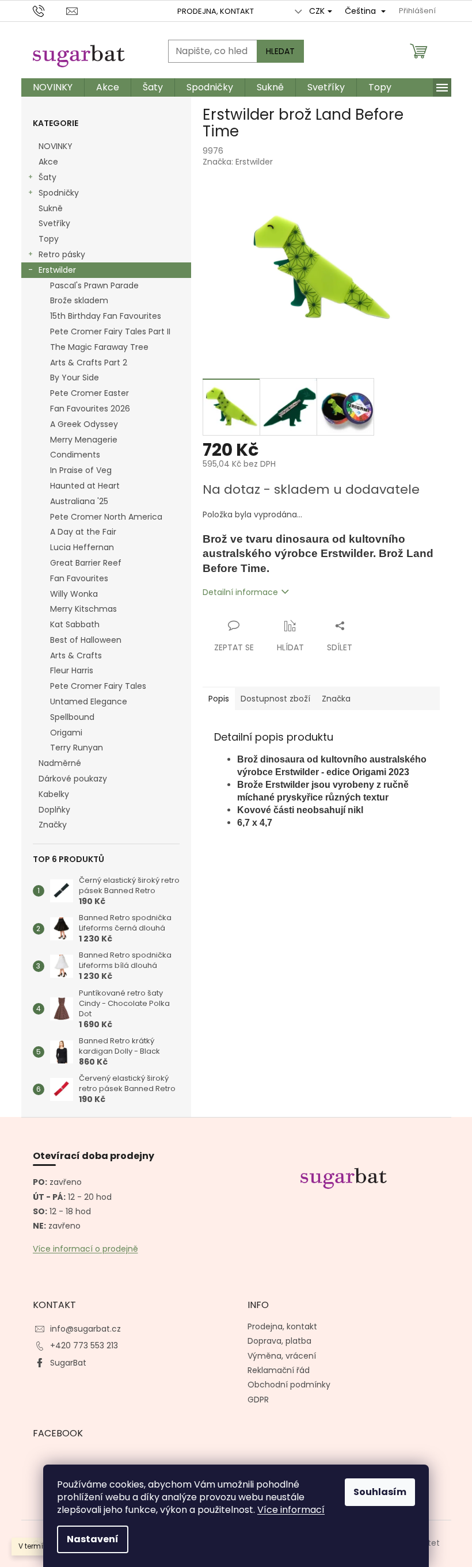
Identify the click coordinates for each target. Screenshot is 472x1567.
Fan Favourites (79, 578)
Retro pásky (62, 254)
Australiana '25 (79, 501)
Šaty (47, 177)
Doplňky (54, 809)
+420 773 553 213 (84, 1345)
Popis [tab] (218, 698)
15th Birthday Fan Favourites (105, 316)
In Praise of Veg (81, 470)
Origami (66, 732)
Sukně (51, 208)
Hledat (280, 51)
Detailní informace (240, 592)
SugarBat (68, 1362)
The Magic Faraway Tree (99, 347)
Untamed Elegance (88, 701)
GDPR (258, 1399)
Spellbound (72, 717)
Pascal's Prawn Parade (94, 285)
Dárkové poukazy (73, 778)
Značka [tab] (336, 698)
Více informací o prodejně (85, 1249)
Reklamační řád (279, 1370)
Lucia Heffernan (82, 547)
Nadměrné (60, 763)
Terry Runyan (76, 747)
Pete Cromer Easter (89, 393)
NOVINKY (56, 146)
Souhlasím (379, 1492)
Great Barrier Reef (85, 563)
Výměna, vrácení (282, 1356)
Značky (53, 824)
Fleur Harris (71, 670)
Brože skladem (79, 300)
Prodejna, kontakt (215, 11)
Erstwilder (57, 270)
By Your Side (74, 377)
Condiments (75, 454)
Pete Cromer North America (106, 517)
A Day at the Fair (83, 531)
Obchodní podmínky (289, 1384)
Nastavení (93, 1539)
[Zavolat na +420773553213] (50, 10)
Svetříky (54, 223)
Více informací (291, 1509)
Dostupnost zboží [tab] (275, 698)
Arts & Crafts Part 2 (88, 362)
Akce (48, 161)
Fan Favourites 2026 (90, 408)
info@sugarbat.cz (85, 1329)
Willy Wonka (74, 594)
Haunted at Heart (85, 485)
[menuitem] (52, 87)
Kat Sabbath (75, 624)
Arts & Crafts (76, 655)
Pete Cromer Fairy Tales (98, 686)
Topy (49, 239)
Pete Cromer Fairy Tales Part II (110, 331)
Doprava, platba (279, 1341)
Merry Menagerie (83, 439)
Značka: (238, 161)
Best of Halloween (85, 640)
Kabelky (54, 794)
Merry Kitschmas (83, 609)
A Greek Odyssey (84, 424)
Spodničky (59, 193)
